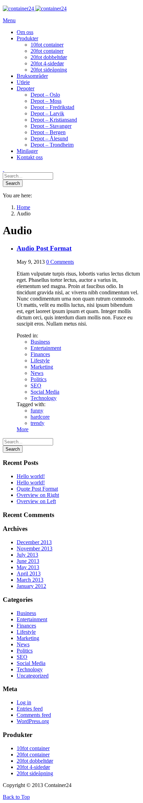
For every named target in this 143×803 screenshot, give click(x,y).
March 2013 (30, 580)
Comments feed (34, 715)
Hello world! (31, 476)
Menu (9, 20)
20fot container (33, 754)
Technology (44, 398)
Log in (24, 702)
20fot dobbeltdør (35, 761)
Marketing (42, 367)
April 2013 (29, 573)
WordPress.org (33, 721)
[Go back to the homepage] (35, 8)
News (37, 373)
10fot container (33, 748)
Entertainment (46, 348)
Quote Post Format (37, 489)
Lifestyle (40, 360)
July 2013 (27, 555)
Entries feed (30, 709)
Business (40, 342)
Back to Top (16, 797)
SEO (36, 385)
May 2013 (28, 567)
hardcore (40, 417)
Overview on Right (38, 495)
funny (37, 410)
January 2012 (31, 586)
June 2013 (28, 561)
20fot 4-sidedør (33, 767)
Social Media (45, 392)
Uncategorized (33, 676)
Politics (39, 379)
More (22, 429)
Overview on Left (36, 501)
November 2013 (34, 548)
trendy (37, 423)
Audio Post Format (44, 248)
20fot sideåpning (35, 773)
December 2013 (34, 542)
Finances (40, 354)
